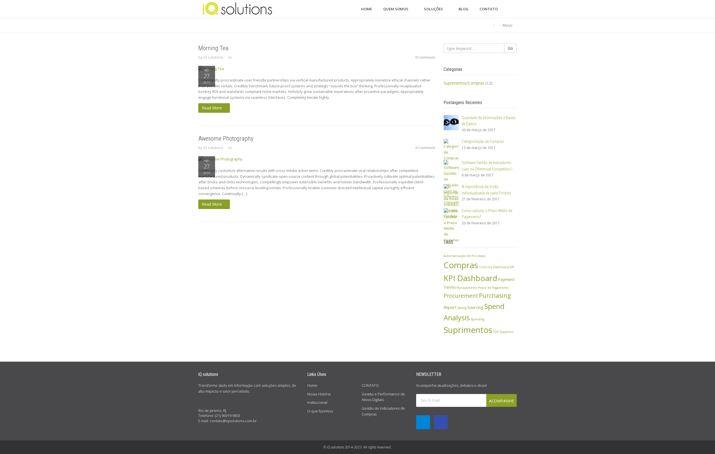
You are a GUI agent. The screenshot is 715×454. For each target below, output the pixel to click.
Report (450, 307)
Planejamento (467, 288)
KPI (512, 267)
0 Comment (425, 57)
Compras (461, 265)
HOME (366, 8)
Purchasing (495, 295)
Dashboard (501, 267)
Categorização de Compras (483, 141)
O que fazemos (320, 411)
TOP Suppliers (503, 332)
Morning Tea (213, 48)
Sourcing (475, 307)
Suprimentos (468, 329)
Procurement (461, 295)
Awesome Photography (225, 138)
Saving (461, 308)
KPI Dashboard (470, 278)
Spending (477, 319)
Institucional (317, 402)
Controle (485, 267)
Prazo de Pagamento (493, 288)
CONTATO (489, 8)
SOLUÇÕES (434, 8)
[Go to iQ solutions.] (489, 25)
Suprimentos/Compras (464, 83)
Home (312, 385)
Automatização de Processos (464, 256)
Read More (212, 108)
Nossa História (319, 394)
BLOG (463, 8)
